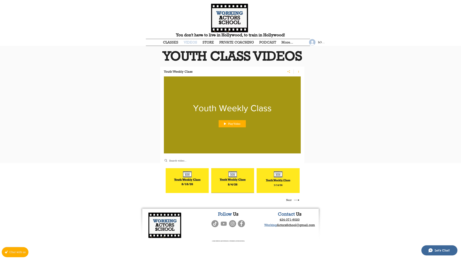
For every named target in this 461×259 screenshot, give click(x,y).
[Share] (289, 71)
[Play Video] (187, 180)
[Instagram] (232, 223)
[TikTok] (214, 223)
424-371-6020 (289, 219)
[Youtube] (223, 223)
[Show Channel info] (297, 71)
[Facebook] (241, 223)
